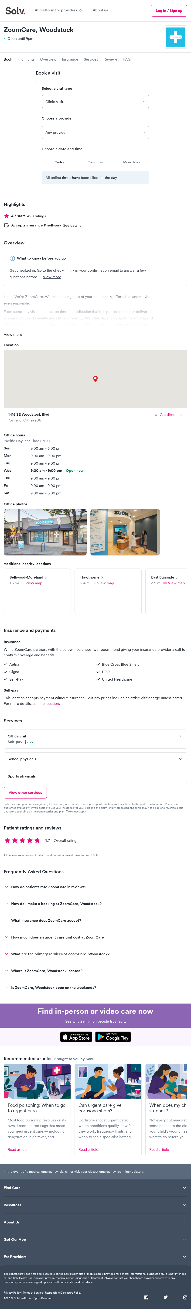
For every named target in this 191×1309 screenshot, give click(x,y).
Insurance (70, 59)
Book (8, 59)
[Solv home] (15, 10)
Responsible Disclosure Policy (63, 1292)
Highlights (26, 59)
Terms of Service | (33, 1292)
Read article (17, 1149)
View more (52, 276)
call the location (46, 703)
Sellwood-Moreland (26, 577)
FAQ (127, 59)
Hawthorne (89, 577)
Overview (48, 59)
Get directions (171, 414)
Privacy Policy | (13, 1292)
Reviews (111, 59)
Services (91, 59)
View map (33, 583)
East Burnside (162, 577)
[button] (45, 532)
